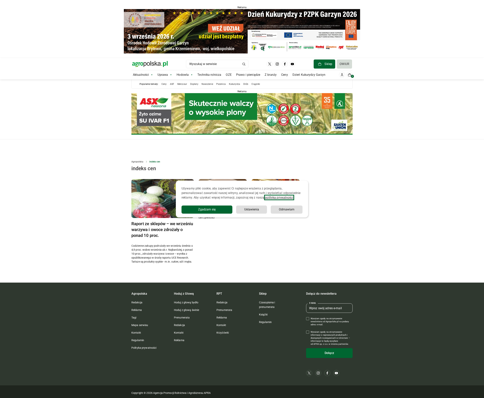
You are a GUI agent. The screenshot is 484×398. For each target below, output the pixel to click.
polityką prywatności (279, 197)
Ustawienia (251, 209)
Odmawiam (286, 209)
